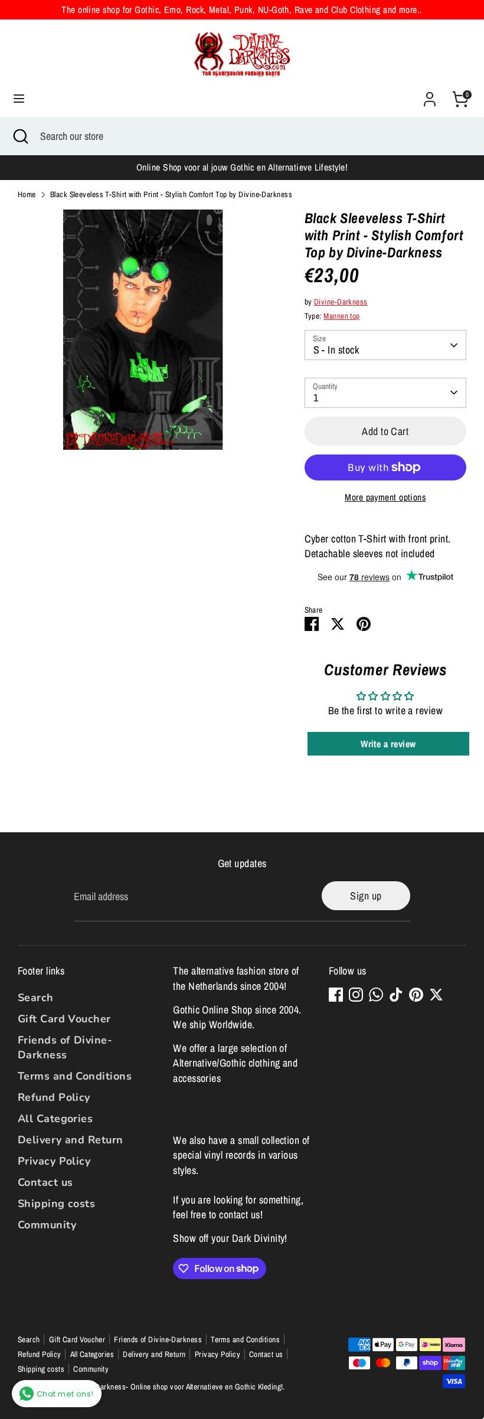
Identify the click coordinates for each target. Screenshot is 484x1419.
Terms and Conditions (75, 1076)
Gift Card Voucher (64, 1019)
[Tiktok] (396, 995)
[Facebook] (336, 995)
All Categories (55, 1118)
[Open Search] (20, 136)
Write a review (388, 743)
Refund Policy (54, 1097)
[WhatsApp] (376, 995)
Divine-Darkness (341, 301)
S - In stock (336, 349)
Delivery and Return (70, 1140)
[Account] (430, 94)
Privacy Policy (54, 1161)
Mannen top (341, 315)
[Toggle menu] (19, 99)
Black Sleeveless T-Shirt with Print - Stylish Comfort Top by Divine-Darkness (171, 194)
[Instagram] (356, 995)
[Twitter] (436, 995)
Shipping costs (56, 1203)
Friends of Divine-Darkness (65, 1047)
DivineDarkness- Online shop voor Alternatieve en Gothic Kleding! (179, 1386)
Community (47, 1225)
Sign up (365, 895)
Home (27, 194)
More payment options (385, 497)
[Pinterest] (416, 995)
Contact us (45, 1182)
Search (36, 997)
